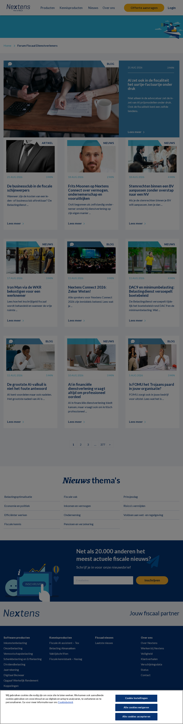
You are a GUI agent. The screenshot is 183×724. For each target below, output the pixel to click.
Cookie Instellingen (136, 698)
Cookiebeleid (65, 702)
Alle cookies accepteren (136, 716)
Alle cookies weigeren (136, 707)
